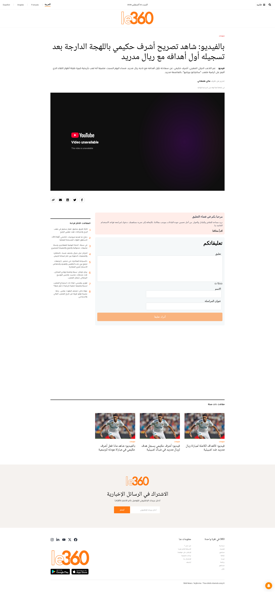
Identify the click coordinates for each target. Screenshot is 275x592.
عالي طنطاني (203, 81)
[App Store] (80, 571)
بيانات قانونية (186, 556)
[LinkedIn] (58, 539)
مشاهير (222, 565)
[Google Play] (60, 571)
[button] (268, 585)
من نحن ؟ (187, 546)
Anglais (20, 5)
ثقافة (223, 556)
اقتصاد (222, 549)
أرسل (122, 510)
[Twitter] (69, 539)
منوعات (222, 36)
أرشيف (188, 562)
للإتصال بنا (187, 559)
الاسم (218, 288)
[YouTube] (64, 539)
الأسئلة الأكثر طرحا (184, 549)
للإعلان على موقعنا (184, 552)
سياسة (222, 546)
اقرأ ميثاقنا (217, 230)
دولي (223, 569)
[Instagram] (52, 539)
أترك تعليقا (160, 316)
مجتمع (222, 552)
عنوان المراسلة (213, 300)
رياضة (222, 562)
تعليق (218, 253)
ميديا (223, 559)
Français (35, 5)
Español (6, 5)
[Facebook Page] (75, 539)
